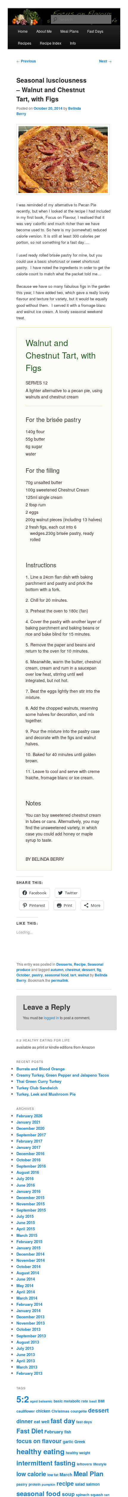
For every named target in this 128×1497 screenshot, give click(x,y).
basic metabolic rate (71, 1401)
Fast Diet (29, 1430)
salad (80, 1484)
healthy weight (78, 1452)
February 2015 (29, 1241)
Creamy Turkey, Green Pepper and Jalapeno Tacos (62, 1075)
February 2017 (29, 1141)
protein (34, 1484)
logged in (51, 1017)
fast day (63, 1420)
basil (93, 1401)
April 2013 (25, 1361)
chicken (43, 1411)
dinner (24, 1421)
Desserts (64, 964)
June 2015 (25, 1222)
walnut (83, 975)
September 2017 (31, 1135)
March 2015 (26, 1235)
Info (73, 42)
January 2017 (28, 1147)
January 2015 (28, 1248)
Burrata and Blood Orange (40, 1069)
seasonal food (56, 975)
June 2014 (25, 1279)
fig (99, 969)
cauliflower (25, 1411)
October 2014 (28, 1266)
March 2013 (26, 1367)
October (23, 975)
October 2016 (28, 1160)
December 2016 (30, 1153)
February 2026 (29, 1116)
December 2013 (30, 1317)
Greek (79, 1441)
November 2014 (30, 1260)
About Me (44, 31)
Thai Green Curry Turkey (38, 1081)
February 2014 (29, 1304)
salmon (93, 1484)
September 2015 (31, 1210)
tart (73, 975)
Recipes (24, 42)
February (53, 1431)
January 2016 (28, 1191)
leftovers (84, 1464)
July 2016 (25, 1178)
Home (23, 31)
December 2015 (30, 1197)
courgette (79, 1411)
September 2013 (31, 1336)
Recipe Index (50, 42)
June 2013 (25, 1354)
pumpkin (48, 1484)
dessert (88, 969)
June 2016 (25, 1185)
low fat (52, 1474)
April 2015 (25, 1228)
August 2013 (27, 1342)
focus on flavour (39, 1441)
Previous (26, 61)
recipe (65, 1483)
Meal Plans (69, 31)
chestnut (72, 969)
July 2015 (25, 1216)
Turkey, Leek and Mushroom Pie (46, 1094)
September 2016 (31, 1166)
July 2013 (25, 1348)
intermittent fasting (46, 1463)
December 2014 (30, 1254)
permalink (59, 980)
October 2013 (28, 1329)
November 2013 (30, 1323)
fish (67, 1432)
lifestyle (100, 1464)
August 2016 (27, 1172)
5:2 (22, 1399)
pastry (37, 975)
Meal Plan (89, 1473)
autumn (57, 969)
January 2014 (28, 1310)
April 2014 (25, 1292)
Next (105, 61)
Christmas (60, 1411)
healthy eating (40, 1451)
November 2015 (30, 1204)
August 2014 (27, 1272)
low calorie (31, 1474)
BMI (101, 1401)
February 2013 (29, 1373)
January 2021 (28, 1122)
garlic (68, 1441)
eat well (41, 1421)
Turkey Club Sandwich (37, 1088)
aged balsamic (41, 1401)
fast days (84, 1421)
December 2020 (30, 1128)
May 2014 (24, 1285)
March (66, 1474)
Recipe (80, 964)
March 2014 (26, 1298)
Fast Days (95, 31)
